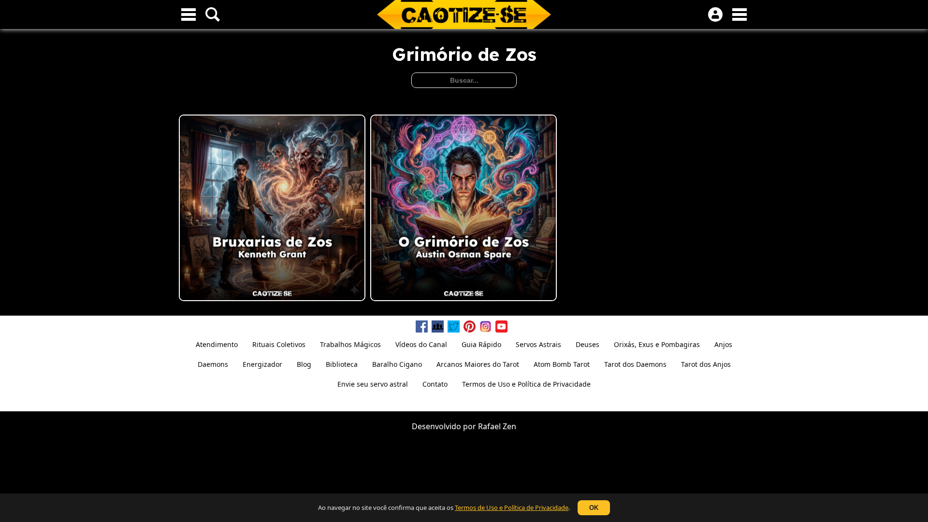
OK (593, 507)
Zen (509, 426)
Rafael (489, 426)
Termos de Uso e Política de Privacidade (511, 507)
